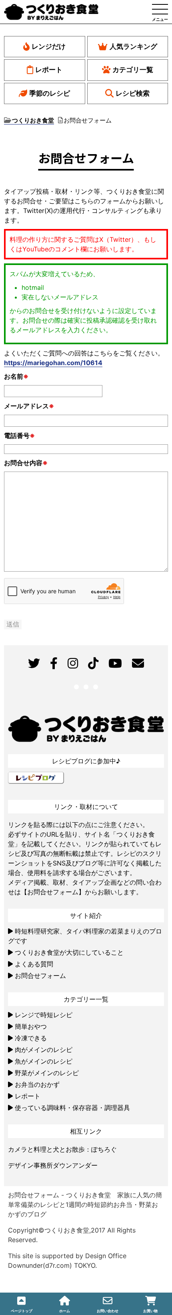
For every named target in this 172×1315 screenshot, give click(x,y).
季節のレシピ (49, 93)
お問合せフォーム (40, 976)
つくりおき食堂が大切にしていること (69, 952)
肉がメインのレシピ (43, 1050)
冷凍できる (31, 1038)
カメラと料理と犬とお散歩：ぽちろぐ (62, 1149)
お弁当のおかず (37, 1084)
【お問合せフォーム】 (53, 892)
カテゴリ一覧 (132, 70)
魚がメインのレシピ (43, 1061)
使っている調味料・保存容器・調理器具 (72, 1108)
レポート (48, 70)
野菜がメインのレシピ (47, 1073)
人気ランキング (133, 46)
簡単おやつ (31, 1026)
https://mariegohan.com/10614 (53, 363)
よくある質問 (34, 964)
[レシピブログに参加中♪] (36, 777)
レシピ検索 (133, 93)
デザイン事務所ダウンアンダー (53, 1165)
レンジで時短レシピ (43, 1015)
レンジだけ (49, 46)
